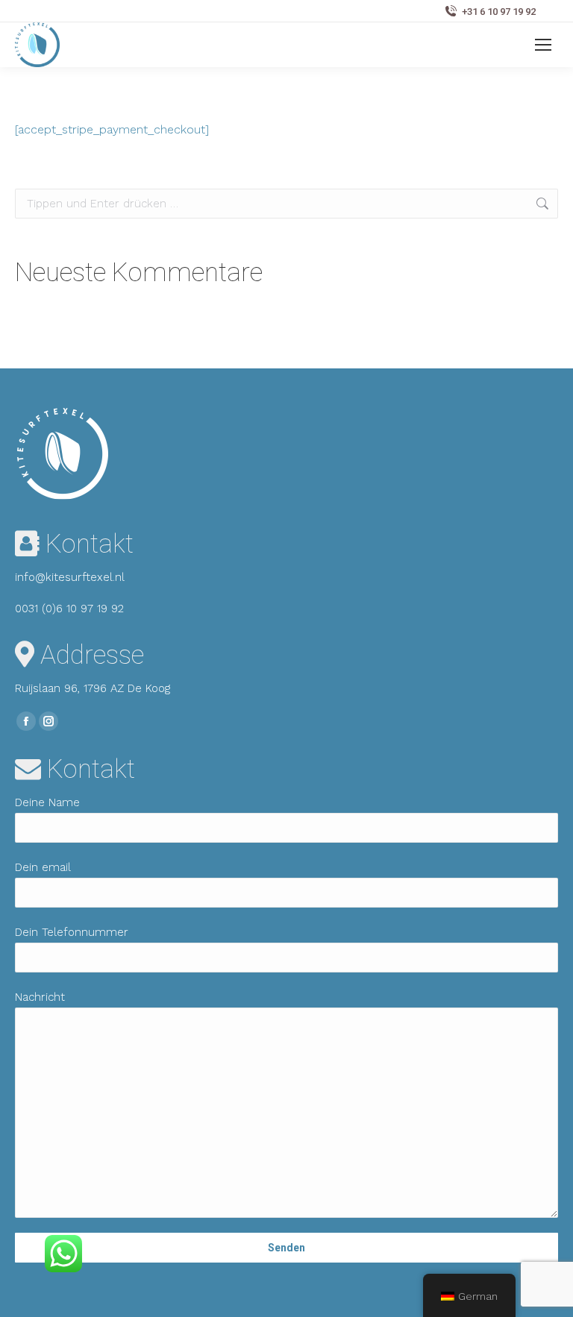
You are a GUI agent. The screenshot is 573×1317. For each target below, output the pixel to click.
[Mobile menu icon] (543, 45)
